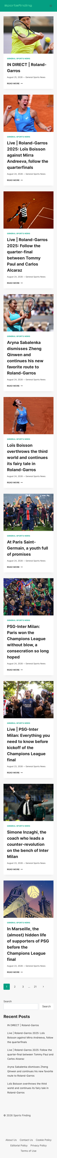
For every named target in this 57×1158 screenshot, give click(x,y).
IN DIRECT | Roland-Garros (23, 1025)
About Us (11, 1140)
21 (35, 986)
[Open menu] (50, 5)
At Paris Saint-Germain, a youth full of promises (27, 548)
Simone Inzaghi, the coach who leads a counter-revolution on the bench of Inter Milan (28, 844)
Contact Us (26, 1140)
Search (8, 1001)
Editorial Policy (18, 1145)
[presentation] (28, 35)
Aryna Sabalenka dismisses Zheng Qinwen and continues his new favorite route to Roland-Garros (30, 1071)
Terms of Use (28, 1150)
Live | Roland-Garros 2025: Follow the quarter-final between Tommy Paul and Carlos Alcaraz (30, 1054)
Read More (15, 83)
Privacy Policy (39, 1145)
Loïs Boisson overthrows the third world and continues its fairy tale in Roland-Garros (27, 457)
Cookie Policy (43, 1140)
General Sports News (18, 58)
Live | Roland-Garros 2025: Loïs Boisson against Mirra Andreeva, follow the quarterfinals (27, 155)
